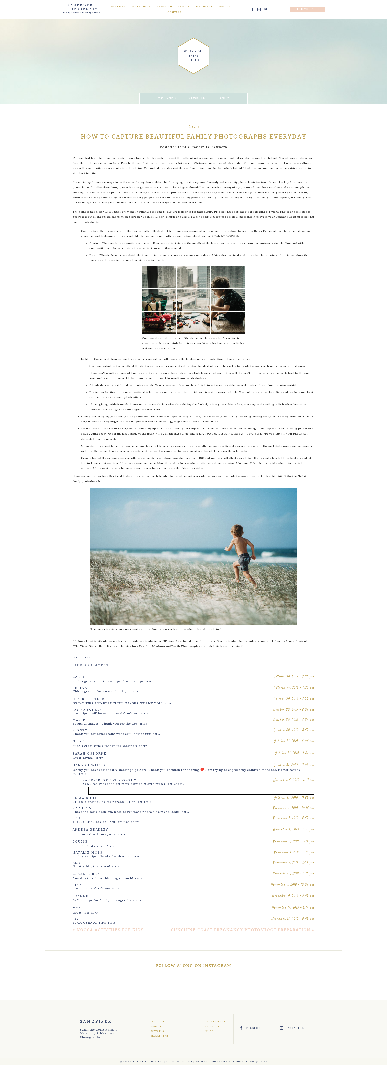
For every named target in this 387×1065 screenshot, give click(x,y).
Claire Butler (89, 699)
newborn (196, 98)
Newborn (164, 6)
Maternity (141, 6)
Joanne (80, 896)
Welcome (118, 6)
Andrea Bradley (90, 829)
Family (184, 6)
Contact (174, 12)
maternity (167, 98)
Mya (77, 908)
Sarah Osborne (90, 753)
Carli (79, 677)
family (223, 98)
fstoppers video (192, 468)
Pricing (226, 6)
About (156, 1026)
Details (157, 1031)
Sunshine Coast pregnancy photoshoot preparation (240, 929)
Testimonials (213, 1021)
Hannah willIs (89, 765)
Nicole (80, 741)
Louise (80, 841)
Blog (209, 1031)
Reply (149, 681)
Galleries (160, 1036)
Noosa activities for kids (110, 929)
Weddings (204, 6)
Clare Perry (86, 874)
